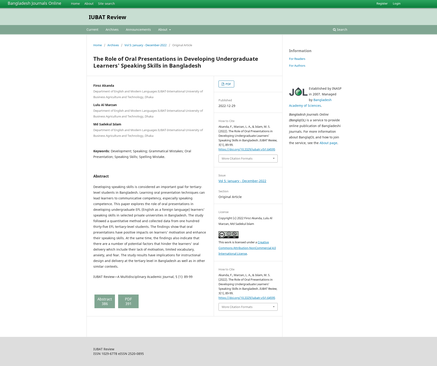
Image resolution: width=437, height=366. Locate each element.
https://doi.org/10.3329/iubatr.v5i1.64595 (246, 149)
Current (92, 29)
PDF (228, 84)
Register (382, 3)
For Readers (297, 59)
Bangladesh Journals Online (34, 3)
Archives (112, 29)
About (89, 3)
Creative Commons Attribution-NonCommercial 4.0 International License (247, 248)
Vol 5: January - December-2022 (145, 45)
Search (341, 29)
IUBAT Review (107, 17)
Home (75, 3)
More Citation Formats (237, 158)
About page (328, 143)
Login (397, 3)
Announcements (138, 29)
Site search (106, 3)
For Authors (297, 66)
